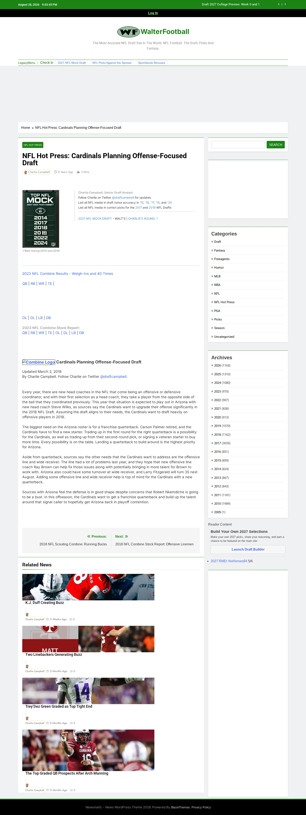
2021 (217, 409)
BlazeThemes (180, 807)
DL (32, 318)
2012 (217, 486)
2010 (217, 504)
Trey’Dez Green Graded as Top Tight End (58, 706)
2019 (152, 207)
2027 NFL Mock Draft (72, 62)
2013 (217, 478)
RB (33, 284)
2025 (217, 374)
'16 (147, 202)
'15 (141, 202)
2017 (138, 207)
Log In (153, 13)
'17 (152, 202)
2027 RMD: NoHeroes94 (229, 561)
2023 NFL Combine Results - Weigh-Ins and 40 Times (67, 274)
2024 (217, 383)
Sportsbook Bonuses (151, 62)
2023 (217, 391)
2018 (217, 435)
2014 (217, 469)
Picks (218, 319)
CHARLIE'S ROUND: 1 (143, 218)
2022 (217, 400)
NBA (217, 285)
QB (24, 284)
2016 (217, 452)
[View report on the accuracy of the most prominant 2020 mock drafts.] (40, 219)
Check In (46, 62)
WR (41, 284)
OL (24, 318)
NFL (217, 293)
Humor (219, 267)
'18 (158, 202)
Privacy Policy (201, 807)
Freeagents (222, 259)
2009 (217, 512)
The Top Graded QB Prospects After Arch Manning (66, 773)
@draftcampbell (123, 197)
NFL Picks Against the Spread (111, 62)
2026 (217, 365)
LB (40, 318)
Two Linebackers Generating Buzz (53, 654)
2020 (217, 417)
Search (275, 144)
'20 (169, 202)
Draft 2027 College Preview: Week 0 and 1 (231, 4)
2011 (217, 495)
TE (50, 284)
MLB (217, 276)
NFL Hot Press (33, 145)
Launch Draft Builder (248, 549)
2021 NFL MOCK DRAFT (95, 218)
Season (219, 328)
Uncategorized (224, 337)
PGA (217, 311)
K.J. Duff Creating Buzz (44, 603)
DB (48, 318)
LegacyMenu (26, 62)
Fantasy (219, 250)
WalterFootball (165, 31)
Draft (217, 242)
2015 (217, 460)
